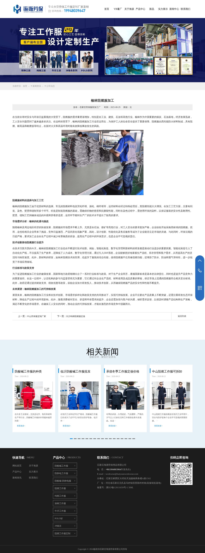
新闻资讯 (37, 86)
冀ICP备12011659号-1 (117, 487)
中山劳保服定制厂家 (36, 316)
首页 (106, 9)
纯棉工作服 (60, 496)
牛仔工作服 (60, 511)
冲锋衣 (58, 526)
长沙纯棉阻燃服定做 (75, 316)
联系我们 (185, 9)
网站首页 (16, 465)
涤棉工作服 (60, 503)
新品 (151, 9)
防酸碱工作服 (61, 466)
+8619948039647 (114, 469)
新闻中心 (174, 9)
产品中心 (140, 9)
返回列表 (182, 316)
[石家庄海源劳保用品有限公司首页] (28, 9)
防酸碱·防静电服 (63, 481)
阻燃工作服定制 (62, 533)
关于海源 (129, 9)
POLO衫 (59, 518)
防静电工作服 (61, 473)
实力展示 (163, 9)
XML (130, 487)
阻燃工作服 (60, 488)
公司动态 (50, 86)
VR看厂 (118, 9)
